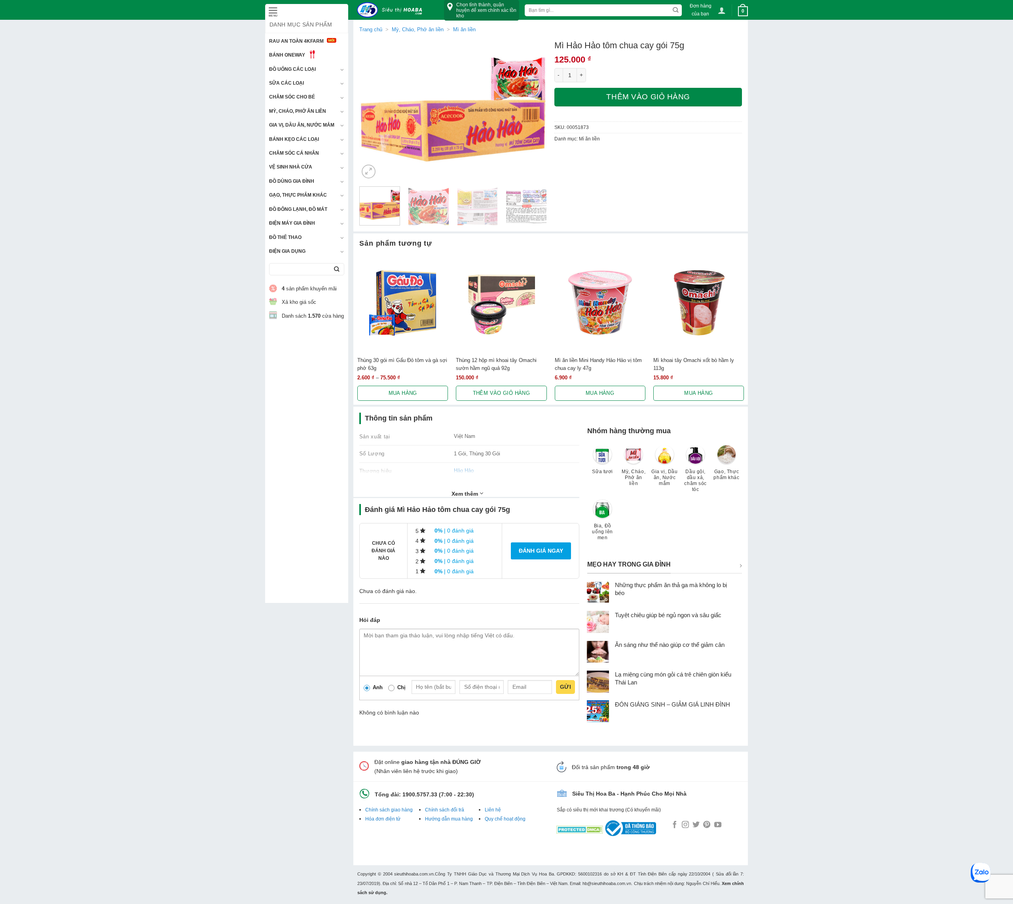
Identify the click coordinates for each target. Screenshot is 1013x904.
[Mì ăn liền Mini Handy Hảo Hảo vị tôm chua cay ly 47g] (600, 302)
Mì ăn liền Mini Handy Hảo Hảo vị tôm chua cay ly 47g (598, 364)
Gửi (565, 687)
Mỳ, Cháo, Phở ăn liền (297, 111)
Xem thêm (465, 494)
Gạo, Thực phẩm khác (298, 195)
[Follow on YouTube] (717, 825)
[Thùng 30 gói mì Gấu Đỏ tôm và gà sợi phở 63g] (402, 302)
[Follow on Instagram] (685, 825)
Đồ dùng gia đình (291, 181)
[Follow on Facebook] (674, 825)
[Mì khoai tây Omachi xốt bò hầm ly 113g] (698, 302)
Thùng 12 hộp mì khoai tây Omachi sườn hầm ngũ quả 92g (496, 364)
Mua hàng (403, 393)
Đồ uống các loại (292, 69)
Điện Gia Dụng (287, 251)
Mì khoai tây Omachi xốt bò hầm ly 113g (693, 364)
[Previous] (373, 110)
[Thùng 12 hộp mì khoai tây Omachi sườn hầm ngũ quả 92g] (501, 302)
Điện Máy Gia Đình (292, 223)
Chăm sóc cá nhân (294, 153)
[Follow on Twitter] (696, 825)
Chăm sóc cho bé (292, 97)
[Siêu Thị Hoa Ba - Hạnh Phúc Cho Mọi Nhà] (391, 10)
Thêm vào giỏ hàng (648, 97)
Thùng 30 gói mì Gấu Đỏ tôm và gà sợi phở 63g (402, 364)
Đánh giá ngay (541, 551)
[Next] (533, 110)
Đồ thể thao (285, 237)
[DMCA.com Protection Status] (579, 828)
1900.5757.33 (419, 794)
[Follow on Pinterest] (706, 825)
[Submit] (336, 269)
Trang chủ (370, 29)
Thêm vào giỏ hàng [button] (501, 393)
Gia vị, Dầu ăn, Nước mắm (301, 125)
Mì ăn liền (464, 29)
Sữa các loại (286, 83)
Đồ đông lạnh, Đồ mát (298, 209)
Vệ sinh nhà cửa (290, 167)
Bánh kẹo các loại (294, 139)
